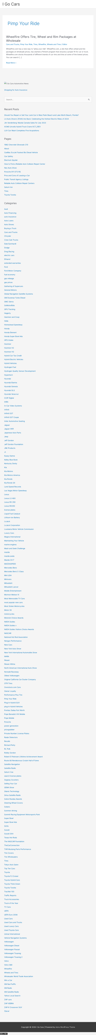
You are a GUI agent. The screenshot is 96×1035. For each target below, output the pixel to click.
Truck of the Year (11, 903)
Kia (5, 467)
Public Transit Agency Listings (16, 179)
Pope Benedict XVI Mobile (14, 714)
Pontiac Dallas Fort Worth (14, 710)
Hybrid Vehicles (10, 363)
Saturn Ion (8, 187)
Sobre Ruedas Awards (13, 799)
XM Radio (8, 988)
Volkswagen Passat (12, 949)
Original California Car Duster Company (20, 679)
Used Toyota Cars (11, 930)
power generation (11, 726)
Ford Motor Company (12, 271)
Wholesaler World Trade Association (18, 976)
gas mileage (9, 278)
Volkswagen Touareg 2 (13, 957)
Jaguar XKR (9, 429)
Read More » (11, 63)
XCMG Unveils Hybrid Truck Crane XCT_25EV (22, 127)
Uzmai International (12, 934)
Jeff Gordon (9, 440)
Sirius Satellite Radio (12, 795)
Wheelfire (42, 44)
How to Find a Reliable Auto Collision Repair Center (24, 164)
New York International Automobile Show (20, 653)
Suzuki (7, 830)
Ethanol (7, 259)
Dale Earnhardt (10, 244)
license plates (9, 510)
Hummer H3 (9, 352)
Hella (6, 321)
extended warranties (12, 263)
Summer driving (10, 811)
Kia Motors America (12, 475)
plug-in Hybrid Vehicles (13, 707)
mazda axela (9, 556)
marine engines (10, 545)
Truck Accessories (11, 899)
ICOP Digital (9, 398)
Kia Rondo (8, 479)
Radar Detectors (11, 737)
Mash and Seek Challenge (14, 548)
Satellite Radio (10, 768)
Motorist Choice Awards (13, 618)
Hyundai (7, 379)
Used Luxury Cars (11, 926)
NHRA (6, 656)
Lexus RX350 (9, 506)
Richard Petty (9, 745)
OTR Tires (8, 683)
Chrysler (7, 236)
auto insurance (10, 217)
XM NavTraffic (10, 984)
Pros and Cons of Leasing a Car (17, 176)
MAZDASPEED (10, 564)
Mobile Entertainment (12, 591)
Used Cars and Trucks (13, 922)
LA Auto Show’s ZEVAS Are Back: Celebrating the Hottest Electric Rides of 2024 (36, 119)
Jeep (6, 437)
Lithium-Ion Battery (12, 517)
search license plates (12, 776)
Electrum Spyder (11, 160)
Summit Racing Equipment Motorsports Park (22, 815)
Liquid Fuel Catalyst (12, 514)
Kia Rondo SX (9, 483)
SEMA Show (9, 787)
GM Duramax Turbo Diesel (14, 298)
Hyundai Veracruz (11, 394)
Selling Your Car (10, 784)
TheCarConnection (12, 845)
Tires (35, 44)
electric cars (9, 255)
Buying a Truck (10, 228)
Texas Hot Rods (10, 838)
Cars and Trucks (12, 44)
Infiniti (6, 410)
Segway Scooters (11, 780)
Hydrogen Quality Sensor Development (20, 371)
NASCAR (7, 633)
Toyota (7, 872)
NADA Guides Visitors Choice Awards (19, 629)
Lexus (6, 494)
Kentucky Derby (10, 464)
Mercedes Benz (10, 568)
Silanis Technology (11, 791)
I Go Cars (11, 4)
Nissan (7, 660)
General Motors (10, 290)
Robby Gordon (10, 753)
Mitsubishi (8, 583)
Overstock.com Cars (12, 687)
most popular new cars (13, 602)
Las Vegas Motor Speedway (15, 491)
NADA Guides (9, 622)
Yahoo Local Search (12, 996)
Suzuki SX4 (8, 834)
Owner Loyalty (10, 691)
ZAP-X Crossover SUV (13, 1007)
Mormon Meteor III (11, 595)
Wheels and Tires (54, 44)
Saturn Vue (8, 772)
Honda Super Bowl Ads (13, 336)
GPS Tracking (9, 309)
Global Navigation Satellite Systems (18, 294)
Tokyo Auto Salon (11, 865)
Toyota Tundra (10, 195)
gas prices (8, 282)
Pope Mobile (9, 718)
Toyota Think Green (12, 884)
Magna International (12, 537)
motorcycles (9, 614)
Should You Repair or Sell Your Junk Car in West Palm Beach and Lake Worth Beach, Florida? (41, 115)
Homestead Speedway (13, 325)
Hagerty (7, 313)
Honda (7, 329)
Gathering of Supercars (13, 286)
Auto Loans (8, 221)
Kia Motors (8, 471)
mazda (7, 552)
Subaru (7, 807)
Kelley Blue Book (11, 460)
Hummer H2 (9, 348)
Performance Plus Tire (13, 695)
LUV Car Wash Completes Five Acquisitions (21, 131)
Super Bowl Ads (10, 822)
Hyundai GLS (9, 390)
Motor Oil (8, 610)
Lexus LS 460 (10, 498)
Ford (6, 267)
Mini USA (8, 575)
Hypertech (8, 375)
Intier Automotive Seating (14, 421)
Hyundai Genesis (11, 386)
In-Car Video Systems (13, 406)
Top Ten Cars (9, 869)
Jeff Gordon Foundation (13, 444)
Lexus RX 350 (10, 502)
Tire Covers (9, 853)
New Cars (8, 645)
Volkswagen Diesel (11, 946)
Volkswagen (9, 942)
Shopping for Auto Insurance (15, 90)
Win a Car (8, 980)
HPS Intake (8, 340)
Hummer (7, 344)
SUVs (6, 826)
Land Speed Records (12, 487)
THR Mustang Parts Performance (17, 849)
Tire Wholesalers (11, 857)
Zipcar (6, 1011)
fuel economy (9, 275)
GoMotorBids (9, 305)
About (6, 149)
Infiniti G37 (8, 413)
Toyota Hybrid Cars (12, 880)
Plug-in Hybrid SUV (12, 703)
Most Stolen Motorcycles (14, 606)
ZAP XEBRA (9, 1003)
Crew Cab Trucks (11, 240)
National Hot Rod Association (16, 637)
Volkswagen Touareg (12, 953)
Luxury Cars (9, 533)
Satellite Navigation (12, 764)
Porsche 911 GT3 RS (12, 172)
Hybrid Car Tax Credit (13, 356)
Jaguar (7, 425)
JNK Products (9, 448)
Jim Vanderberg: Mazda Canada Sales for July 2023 (25, 123)
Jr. (5, 452)
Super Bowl (8, 818)
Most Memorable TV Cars (14, 599)
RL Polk (7, 749)
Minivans (7, 579)
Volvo (6, 961)
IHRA (6, 402)
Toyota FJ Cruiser (11, 876)
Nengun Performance (13, 641)
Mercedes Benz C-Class (14, 571)
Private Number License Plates (16, 733)
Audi (6, 209)
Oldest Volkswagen (11, 676)
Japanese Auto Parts (12, 433)
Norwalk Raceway (11, 672)
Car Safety (8, 156)
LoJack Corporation (12, 525)
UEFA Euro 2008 (10, 915)
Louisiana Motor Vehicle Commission (19, 529)
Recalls (7, 741)
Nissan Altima (9, 664)
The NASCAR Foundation (14, 841)
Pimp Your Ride (26, 44)
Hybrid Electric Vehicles (13, 359)
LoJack (7, 521)
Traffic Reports (10, 895)
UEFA (6, 911)
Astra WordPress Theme (65, 1027)
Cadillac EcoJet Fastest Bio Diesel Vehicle (21, 152)
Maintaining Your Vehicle (14, 541)
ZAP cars (8, 1000)
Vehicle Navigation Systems (15, 938)
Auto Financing (10, 213)
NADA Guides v (10, 625)
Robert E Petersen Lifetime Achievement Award (23, 757)
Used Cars (8, 919)
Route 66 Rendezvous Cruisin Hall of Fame (21, 761)
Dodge (7, 248)
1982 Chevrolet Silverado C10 (16, 145)
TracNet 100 (9, 892)
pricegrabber (9, 730)
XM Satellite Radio (11, 992)
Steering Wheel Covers (13, 803)
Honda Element (10, 332)
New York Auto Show (12, 649)
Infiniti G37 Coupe (11, 417)
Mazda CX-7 (9, 560)
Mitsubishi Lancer (11, 587)
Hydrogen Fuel (10, 367)
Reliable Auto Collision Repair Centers (19, 183)
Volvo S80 (8, 965)
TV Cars (7, 907)
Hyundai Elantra (10, 383)
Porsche (7, 722)
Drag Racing (9, 252)
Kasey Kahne (9, 456)
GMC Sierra (9, 302)
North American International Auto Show (20, 668)
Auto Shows (9, 224)
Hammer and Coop (11, 317)
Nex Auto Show (10, 168)
